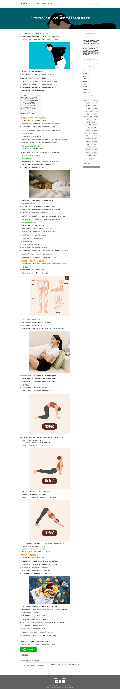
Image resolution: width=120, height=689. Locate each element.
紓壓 (88, 127)
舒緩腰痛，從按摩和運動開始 (29, 108)
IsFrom (71, 687)
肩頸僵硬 (88, 130)
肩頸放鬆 (95, 133)
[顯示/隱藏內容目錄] (38, 95)
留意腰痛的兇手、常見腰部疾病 (29, 97)
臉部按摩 (88, 149)
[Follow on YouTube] (96, 59)
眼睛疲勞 (89, 119)
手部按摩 (94, 108)
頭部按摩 (94, 152)
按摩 (97, 111)
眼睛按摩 (85, 76)
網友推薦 (50, 4)
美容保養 (85, 84)
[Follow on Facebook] (86, 59)
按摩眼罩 (88, 114)
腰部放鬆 (94, 138)
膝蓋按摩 (88, 147)
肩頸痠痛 (88, 136)
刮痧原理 (88, 103)
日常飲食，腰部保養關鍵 (28, 113)
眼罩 (94, 119)
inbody (86, 100)
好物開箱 (44, 4)
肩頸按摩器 (88, 133)
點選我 (49, 645)
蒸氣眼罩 (94, 149)
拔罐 (86, 111)
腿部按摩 (85, 87)
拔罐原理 (91, 111)
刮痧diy (96, 100)
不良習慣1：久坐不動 (29, 99)
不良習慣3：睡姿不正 (29, 102)
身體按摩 (60, 15)
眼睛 (91, 116)
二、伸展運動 (27, 112)
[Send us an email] (93, 59)
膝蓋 (88, 144)
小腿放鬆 (88, 108)
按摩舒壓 (37, 4)
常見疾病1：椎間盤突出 (30, 103)
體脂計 (94, 155)
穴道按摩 (95, 125)
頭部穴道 (88, 155)
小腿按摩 (87, 106)
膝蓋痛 (94, 147)
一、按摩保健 (27, 110)
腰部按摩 (88, 138)
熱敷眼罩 (94, 114)
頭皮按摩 (85, 92)
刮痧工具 (94, 103)
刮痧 (91, 100)
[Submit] (98, 4)
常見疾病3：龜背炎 (29, 107)
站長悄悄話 (55, 4)
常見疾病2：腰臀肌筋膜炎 (30, 105)
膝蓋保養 (93, 144)
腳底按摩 (88, 141)
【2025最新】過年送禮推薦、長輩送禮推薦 (33, 665)
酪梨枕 (62, 329)
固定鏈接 (37, 660)
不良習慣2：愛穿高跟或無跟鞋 (31, 100)
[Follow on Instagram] (89, 59)
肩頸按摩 (94, 130)
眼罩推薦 (88, 122)
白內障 (86, 116)
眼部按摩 (94, 122)
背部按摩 (94, 136)
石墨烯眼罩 (88, 125)
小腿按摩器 (94, 106)
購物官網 (31, 4)
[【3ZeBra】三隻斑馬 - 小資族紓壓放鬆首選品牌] (23, 3)
